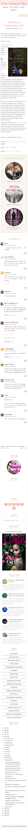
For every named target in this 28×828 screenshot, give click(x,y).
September (8, 745)
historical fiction (14, 680)
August (7, 747)
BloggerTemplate (22, 826)
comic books (14, 663)
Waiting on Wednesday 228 (12, 800)
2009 (5, 815)
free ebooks (14, 674)
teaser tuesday (14, 710)
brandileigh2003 (9, 349)
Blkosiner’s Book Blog (15, 357)
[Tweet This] (7, 147)
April (6, 755)
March (7, 757)
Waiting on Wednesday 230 (12, 766)
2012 (5, 809)
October (7, 743)
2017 (5, 728)
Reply (25, 253)
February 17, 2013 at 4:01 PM (10, 381)
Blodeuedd (7, 291)
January (7, 806)
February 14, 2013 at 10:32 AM (10, 350)
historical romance (14, 684)
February (7, 760)
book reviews (14, 657)
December (8, 738)
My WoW (6, 284)
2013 (5, 736)
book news (14, 653)
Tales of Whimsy (9, 257)
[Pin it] (15, 147)
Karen (6, 395)
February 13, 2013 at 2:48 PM (10, 324)
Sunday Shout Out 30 (11, 772)
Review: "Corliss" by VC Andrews (14, 531)
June (6, 751)
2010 (5, 813)
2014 (5, 734)
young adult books (14, 717)
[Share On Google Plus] (12, 147)
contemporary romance (14, 667)
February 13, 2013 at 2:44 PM (10, 305)
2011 (5, 811)
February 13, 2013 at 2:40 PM (10, 293)
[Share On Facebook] (10, 147)
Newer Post (5, 448)
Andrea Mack (8, 414)
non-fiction (14, 694)
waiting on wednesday (13, 151)
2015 (5, 732)
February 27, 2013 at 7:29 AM (10, 416)
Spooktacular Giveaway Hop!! (15, 607)
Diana (6, 243)
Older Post (23, 448)
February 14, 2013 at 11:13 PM (10, 366)
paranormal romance (13, 697)
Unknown (7, 272)
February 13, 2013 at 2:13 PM (10, 245)
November (8, 740)
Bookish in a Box (9, 380)
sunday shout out (14, 707)
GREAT (10, 338)
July (6, 749)
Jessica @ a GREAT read (11, 322)
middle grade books (14, 690)
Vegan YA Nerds (20, 122)
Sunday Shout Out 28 (11, 794)
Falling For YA (13, 315)
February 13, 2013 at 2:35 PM (10, 274)
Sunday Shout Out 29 (11, 778)
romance (14, 700)
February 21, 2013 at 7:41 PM (10, 397)
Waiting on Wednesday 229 (12, 784)
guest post (14, 677)
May (6, 753)
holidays (14, 687)
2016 (5, 730)
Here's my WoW (8, 334)
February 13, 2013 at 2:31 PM (10, 258)
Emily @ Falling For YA (11, 303)
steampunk (14, 704)
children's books (14, 660)
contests (14, 670)
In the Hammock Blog (14, 3)
